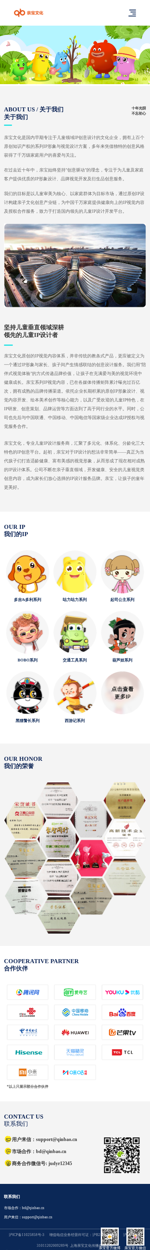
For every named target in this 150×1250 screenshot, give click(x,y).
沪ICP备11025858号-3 (26, 1235)
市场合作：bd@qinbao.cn (24, 1208)
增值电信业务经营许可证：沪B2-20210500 (83, 1235)
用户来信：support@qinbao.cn (28, 1217)
